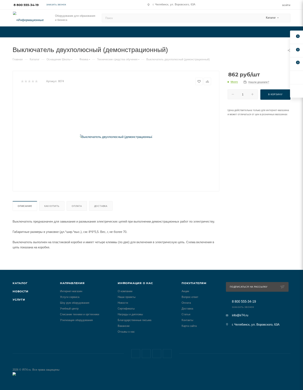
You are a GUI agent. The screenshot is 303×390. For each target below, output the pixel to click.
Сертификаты (126, 308)
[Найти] (285, 18)
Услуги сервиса (69, 297)
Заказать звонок (56, 5)
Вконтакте (135, 353)
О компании (125, 291)
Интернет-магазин (71, 291)
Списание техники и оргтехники (79, 314)
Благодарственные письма (134, 320)
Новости (20, 291)
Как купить (51, 206)
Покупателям (194, 283)
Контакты (187, 320)
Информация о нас (135, 283)
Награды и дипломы (130, 314)
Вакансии (123, 325)
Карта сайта (189, 325)
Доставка (100, 206)
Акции (185, 291)
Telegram (146, 353)
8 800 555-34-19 (26, 5)
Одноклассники (167, 353)
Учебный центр (69, 308)
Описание (25, 206)
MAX (156, 353)
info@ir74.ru (240, 315)
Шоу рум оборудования (74, 302)
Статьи (186, 314)
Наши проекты (126, 297)
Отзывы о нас (126, 331)
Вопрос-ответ (190, 297)
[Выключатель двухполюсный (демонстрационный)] (116, 136)
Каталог (20, 283)
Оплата (77, 206)
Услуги (19, 299)
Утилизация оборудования (76, 320)
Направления (72, 283)
